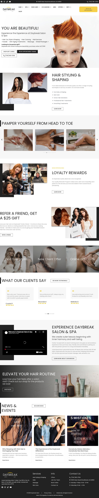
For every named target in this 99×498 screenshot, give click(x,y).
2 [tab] (46, 313)
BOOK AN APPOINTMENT (88, 9)
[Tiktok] (7, 1)
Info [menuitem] (68, 7)
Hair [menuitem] (20, 7)
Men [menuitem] (54, 7)
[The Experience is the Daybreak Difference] (16, 431)
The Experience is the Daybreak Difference (14, 450)
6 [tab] (52, 313)
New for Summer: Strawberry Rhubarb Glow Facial (80, 450)
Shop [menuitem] (20, 11)
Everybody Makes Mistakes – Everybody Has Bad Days (47, 450)
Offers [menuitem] (60, 7)
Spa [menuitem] (26, 7)
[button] (2, 140)
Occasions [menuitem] (46, 7)
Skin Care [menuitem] (34, 7)
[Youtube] (10, 1)
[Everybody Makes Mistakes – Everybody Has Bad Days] (49, 431)
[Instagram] (4, 1)
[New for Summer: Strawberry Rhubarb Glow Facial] (82, 431)
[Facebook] (1, 1)
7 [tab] (53, 313)
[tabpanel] (17, 296)
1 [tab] (45, 313)
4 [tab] (49, 313)
